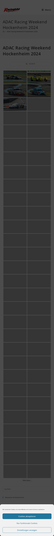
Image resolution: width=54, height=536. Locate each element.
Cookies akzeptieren (27, 516)
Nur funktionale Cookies (27, 523)
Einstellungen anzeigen (27, 530)
